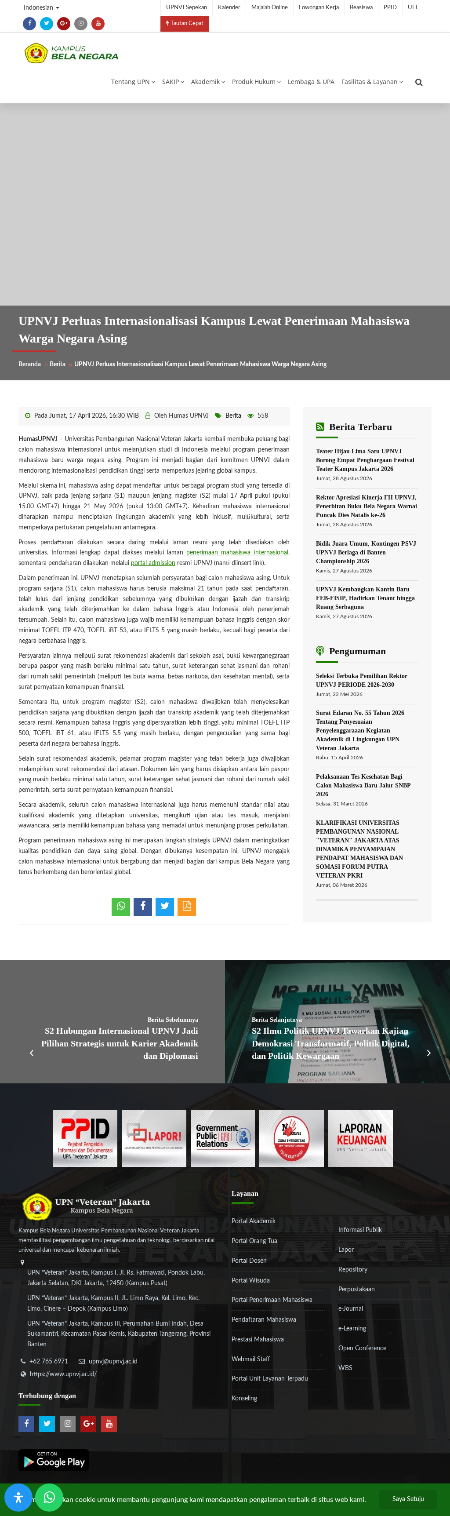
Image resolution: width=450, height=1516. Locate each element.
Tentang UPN (130, 81)
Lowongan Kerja (319, 8)
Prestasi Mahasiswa (258, 1340)
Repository (352, 1270)
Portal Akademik (254, 1221)
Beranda (29, 364)
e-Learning (352, 1329)
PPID (390, 8)
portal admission (153, 563)
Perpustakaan (356, 1289)
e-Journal (350, 1309)
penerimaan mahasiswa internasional (237, 553)
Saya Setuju (408, 1499)
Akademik (205, 81)
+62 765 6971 (48, 1362)
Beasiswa (361, 8)
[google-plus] (63, 23)
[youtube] (98, 23)
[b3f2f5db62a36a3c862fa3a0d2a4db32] (154, 1138)
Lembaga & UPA (311, 81)
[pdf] (187, 907)
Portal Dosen (249, 1261)
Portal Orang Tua (254, 1241)
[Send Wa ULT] (49, 1497)
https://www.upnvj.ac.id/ (63, 1374)
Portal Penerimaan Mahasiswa (272, 1300)
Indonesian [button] (39, 8)
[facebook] (29, 23)
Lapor (346, 1250)
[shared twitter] (165, 907)
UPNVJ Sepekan (186, 8)
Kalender (229, 8)
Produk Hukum (254, 81)
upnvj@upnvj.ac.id (113, 1362)
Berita (57, 364)
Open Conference (362, 1348)
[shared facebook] (143, 907)
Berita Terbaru (359, 426)
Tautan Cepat (186, 23)
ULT (413, 8)
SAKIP (170, 81)
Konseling (244, 1399)
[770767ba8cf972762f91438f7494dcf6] (360, 1138)
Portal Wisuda (251, 1281)
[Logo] (71, 53)
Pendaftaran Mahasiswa (264, 1320)
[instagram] (80, 23)
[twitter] (46, 23)
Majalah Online (269, 8)
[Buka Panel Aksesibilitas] (18, 1497)
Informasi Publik (360, 1230)
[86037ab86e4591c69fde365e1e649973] (85, 1138)
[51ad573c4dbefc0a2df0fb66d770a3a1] (291, 1138)
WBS (345, 1368)
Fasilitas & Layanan (369, 81)
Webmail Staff (251, 1359)
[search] (419, 82)
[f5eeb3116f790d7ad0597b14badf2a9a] (223, 1138)
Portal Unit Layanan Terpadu (270, 1379)
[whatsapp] (121, 907)
